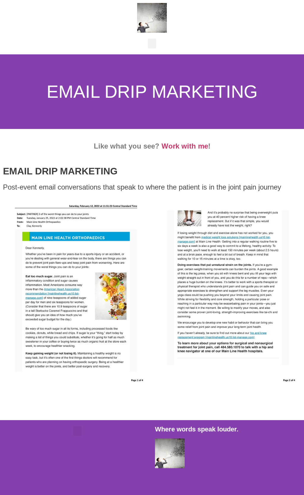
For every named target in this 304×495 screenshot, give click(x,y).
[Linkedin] (195, 481)
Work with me (185, 146)
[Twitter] (178, 481)
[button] (152, 43)
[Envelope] (162, 481)
